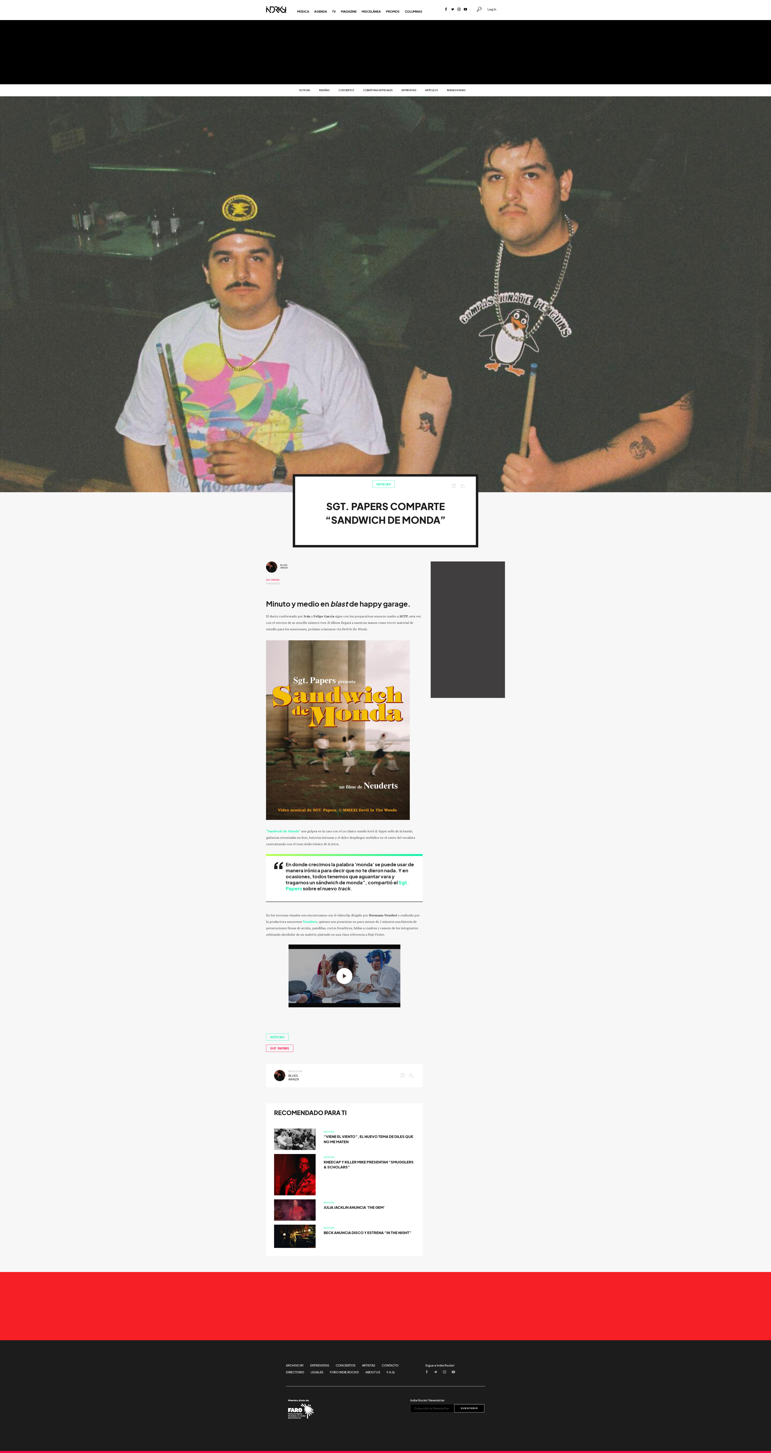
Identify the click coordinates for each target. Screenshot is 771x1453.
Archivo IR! (295, 1365)
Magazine (349, 11)
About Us (372, 1372)
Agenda (320, 11)
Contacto (390, 1365)
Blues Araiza (284, 566)
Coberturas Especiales (378, 90)
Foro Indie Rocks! (344, 1372)
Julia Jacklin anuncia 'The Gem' (354, 1207)
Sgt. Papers (272, 580)
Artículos (431, 90)
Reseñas (324, 90)
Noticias (304, 90)
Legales (317, 1372)
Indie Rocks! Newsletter (427, 1400)
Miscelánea (371, 11)
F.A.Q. (391, 1372)
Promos (392, 11)
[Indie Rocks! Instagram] (459, 9)
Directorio (295, 1372)
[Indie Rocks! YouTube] (465, 9)
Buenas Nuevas (456, 90)
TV (334, 11)
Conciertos (346, 90)
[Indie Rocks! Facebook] (446, 9)
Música (303, 11)
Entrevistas (409, 90)
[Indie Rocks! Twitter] (452, 9)
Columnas (413, 11)
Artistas (368, 1365)
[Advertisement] (385, 52)
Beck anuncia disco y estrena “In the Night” (367, 1233)
